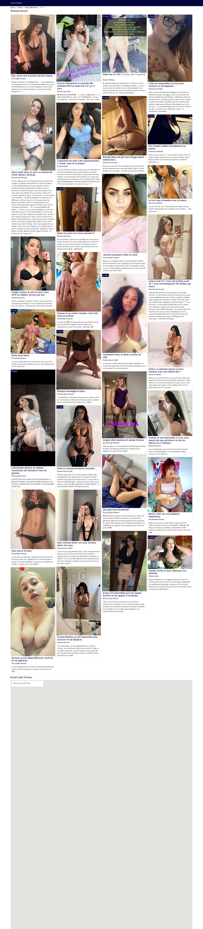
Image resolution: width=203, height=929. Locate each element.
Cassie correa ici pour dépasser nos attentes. (167, 572)
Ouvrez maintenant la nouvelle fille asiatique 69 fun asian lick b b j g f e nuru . (76, 86)
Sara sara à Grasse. (22, 550)
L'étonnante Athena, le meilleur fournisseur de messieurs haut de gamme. (29, 470)
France (20, 7)
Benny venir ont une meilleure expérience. (164, 515)
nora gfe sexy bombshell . (116, 509)
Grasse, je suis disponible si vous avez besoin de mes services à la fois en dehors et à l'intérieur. (169, 440)
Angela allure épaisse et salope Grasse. (123, 440)
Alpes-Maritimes (31, 7)
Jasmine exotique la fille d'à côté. (120, 254)
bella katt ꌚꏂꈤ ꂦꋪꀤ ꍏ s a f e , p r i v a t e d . (124, 75)
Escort (13, 7)
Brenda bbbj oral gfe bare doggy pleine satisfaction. (123, 158)
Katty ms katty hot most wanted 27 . (76, 233)
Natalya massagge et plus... (71, 391)
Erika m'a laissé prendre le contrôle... (76, 468)
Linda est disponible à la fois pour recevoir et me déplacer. (166, 84)
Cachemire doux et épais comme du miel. (122, 356)
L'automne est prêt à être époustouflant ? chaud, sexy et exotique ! (78, 162)
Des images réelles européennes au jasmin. (167, 147)
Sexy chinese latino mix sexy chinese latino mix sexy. (76, 544)
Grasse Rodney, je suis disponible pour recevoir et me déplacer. (77, 638)
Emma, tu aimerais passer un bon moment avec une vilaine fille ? (166, 370)
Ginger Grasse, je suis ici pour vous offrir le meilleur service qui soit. (30, 293)
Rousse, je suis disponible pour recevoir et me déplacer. (32, 659)
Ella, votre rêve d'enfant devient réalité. (32, 75)
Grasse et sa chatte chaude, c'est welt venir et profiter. (77, 314)
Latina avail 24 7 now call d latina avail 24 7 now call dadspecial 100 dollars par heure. (170, 284)
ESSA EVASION (16, 3)
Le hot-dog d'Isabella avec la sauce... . (169, 200)
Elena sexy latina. (21, 355)
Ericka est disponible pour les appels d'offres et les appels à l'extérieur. (122, 594)
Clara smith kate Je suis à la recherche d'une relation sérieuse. (32, 173)
